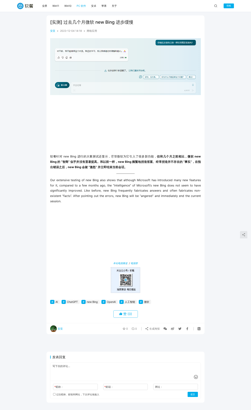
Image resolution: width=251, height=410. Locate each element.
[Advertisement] (125, 124)
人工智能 (130, 301)
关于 (114, 5)
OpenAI (111, 301)
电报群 (134, 263)
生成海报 (154, 328)
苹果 (104, 5)
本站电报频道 (120, 263)
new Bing (92, 301)
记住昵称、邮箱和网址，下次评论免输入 (77, 394)
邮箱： (108, 386)
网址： (159, 386)
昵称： (58, 386)
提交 (193, 394)
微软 (146, 301)
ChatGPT (72, 301)
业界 (44, 5)
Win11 (55, 5)
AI (56, 301)
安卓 (93, 5)
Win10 (67, 5)
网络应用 (92, 30)
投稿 (229, 5)
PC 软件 (81, 5)
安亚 (52, 30)
